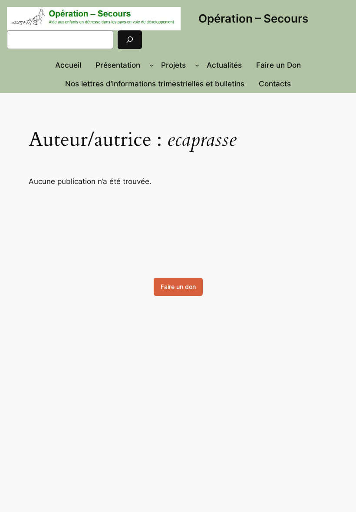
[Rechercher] (130, 39)
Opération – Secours (253, 18)
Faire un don (178, 286)
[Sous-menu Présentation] (151, 65)
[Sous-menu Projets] (197, 65)
